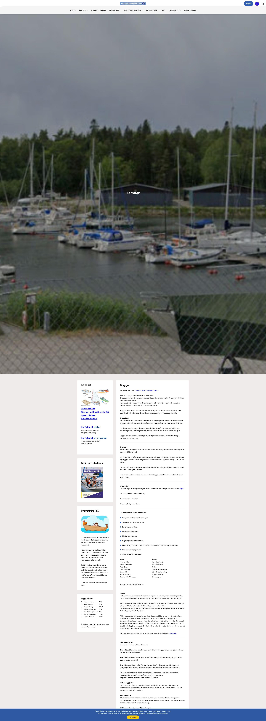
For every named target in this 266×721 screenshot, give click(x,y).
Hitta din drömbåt (89, 418)
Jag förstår (133, 717)
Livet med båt (174, 10)
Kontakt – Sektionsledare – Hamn (146, 390)
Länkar (97, 427)
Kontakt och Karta (98, 10)
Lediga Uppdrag (190, 10)
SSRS (163, 10)
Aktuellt (82, 10)
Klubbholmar (151, 10)
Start (72, 10)
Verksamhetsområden (132, 10)
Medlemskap (114, 10)
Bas (247, 4)
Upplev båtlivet (88, 408)
